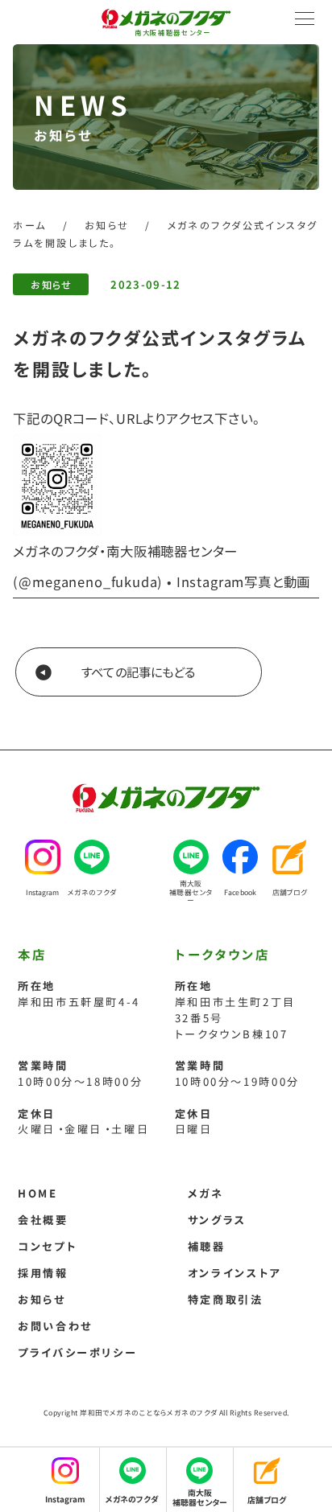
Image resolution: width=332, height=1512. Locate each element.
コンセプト (47, 1246)
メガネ (206, 1193)
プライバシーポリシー (77, 1352)
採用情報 (43, 1272)
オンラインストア (234, 1272)
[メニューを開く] (304, 18)
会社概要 (43, 1219)
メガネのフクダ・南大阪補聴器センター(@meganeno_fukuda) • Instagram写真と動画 (161, 566)
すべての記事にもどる (138, 671)
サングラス (217, 1219)
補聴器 (207, 1246)
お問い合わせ (55, 1325)
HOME (38, 1193)
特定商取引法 (226, 1299)
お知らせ (51, 284)
